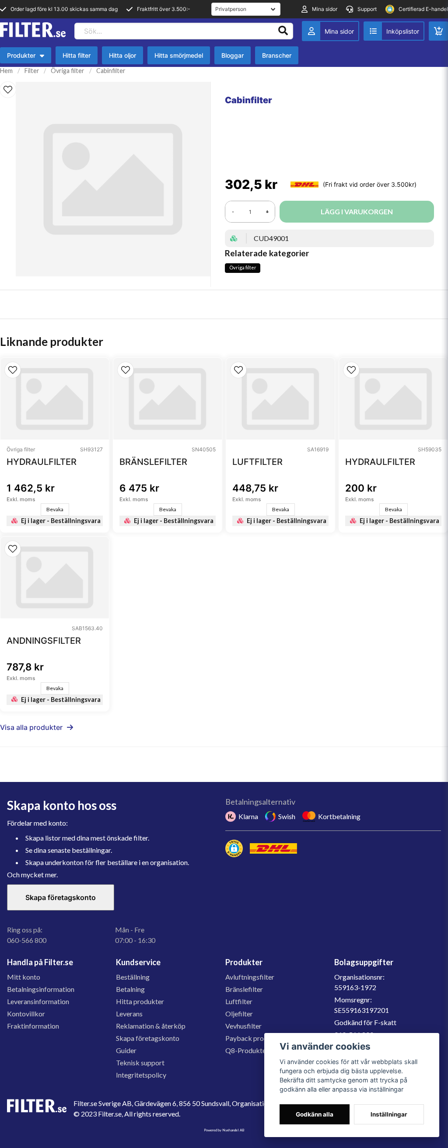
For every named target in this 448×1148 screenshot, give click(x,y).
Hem (6, 70)
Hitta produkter (140, 1001)
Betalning (130, 989)
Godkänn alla (314, 1114)
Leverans (129, 1013)
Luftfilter (238, 1001)
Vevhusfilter (243, 1026)
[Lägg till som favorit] (394, 31)
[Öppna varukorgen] (438, 31)
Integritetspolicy (141, 1075)
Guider (126, 1050)
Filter (31, 70)
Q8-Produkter (247, 1050)
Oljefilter (239, 1013)
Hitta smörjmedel (178, 55)
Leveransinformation (38, 1001)
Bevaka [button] (54, 509)
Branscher (276, 55)
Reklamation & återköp (151, 1026)
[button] (8, 90)
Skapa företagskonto (60, 897)
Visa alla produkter (31, 727)
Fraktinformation (33, 1026)
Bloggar (232, 55)
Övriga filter (67, 70)
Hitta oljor (122, 55)
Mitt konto (23, 977)
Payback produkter (254, 1038)
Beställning (133, 977)
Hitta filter (77, 55)
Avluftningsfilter (249, 977)
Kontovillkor (26, 1013)
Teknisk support (140, 1062)
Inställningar (389, 1114)
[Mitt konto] (330, 31)
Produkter (25, 57)
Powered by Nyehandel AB (224, 1130)
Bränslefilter (244, 989)
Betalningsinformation (40, 989)
